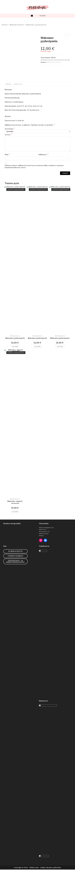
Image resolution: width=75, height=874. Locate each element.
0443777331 (42, 529)
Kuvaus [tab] (8, 84)
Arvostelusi (10, 128)
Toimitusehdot (15, 556)
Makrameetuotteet (54, 62)
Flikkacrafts (15, 551)
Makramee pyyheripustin (36, 25)
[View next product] (68, 34)
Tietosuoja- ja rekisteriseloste (15, 561)
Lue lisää (15, 346)
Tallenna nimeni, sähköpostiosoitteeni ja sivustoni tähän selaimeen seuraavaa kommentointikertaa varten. (34, 166)
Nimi (7, 154)
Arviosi (8, 134)
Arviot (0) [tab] (18, 84)
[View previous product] (65, 34)
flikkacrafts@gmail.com (46, 527)
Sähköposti (43, 154)
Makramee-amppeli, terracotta (15, 502)
